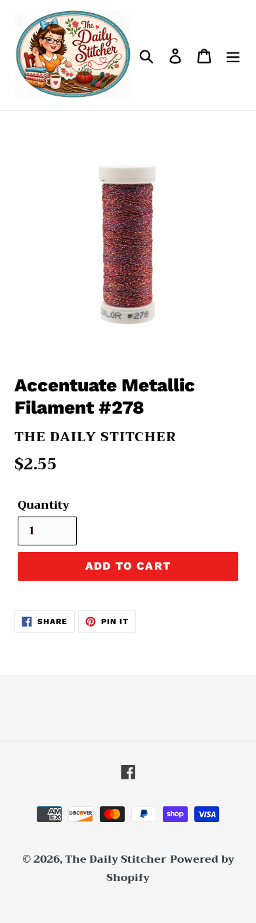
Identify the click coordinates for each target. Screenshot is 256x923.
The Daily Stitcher (116, 859)
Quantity (44, 505)
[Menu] (233, 55)
